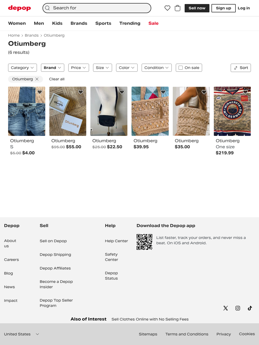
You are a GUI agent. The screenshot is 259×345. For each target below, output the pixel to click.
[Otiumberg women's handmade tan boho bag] (150, 111)
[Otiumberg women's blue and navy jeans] (26, 111)
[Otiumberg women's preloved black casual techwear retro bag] (108, 111)
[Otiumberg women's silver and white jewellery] (68, 111)
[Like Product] (39, 92)
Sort (244, 67)
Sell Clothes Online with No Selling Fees (150, 319)
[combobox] (96, 8)
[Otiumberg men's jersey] (232, 111)
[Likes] (167, 8)
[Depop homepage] (19, 8)
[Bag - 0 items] (177, 8)
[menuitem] (17, 23)
